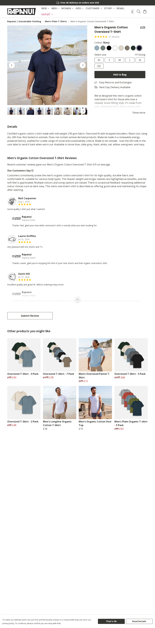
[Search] (139, 11)
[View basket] (145, 11)
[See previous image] (12, 65)
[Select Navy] (139, 48)
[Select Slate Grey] (103, 48)
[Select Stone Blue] (96, 48)
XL (140, 60)
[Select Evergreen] (133, 48)
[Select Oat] (121, 48)
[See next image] (83, 65)
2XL (99, 66)
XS (99, 60)
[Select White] (115, 48)
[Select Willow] (127, 48)
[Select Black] (109, 48)
